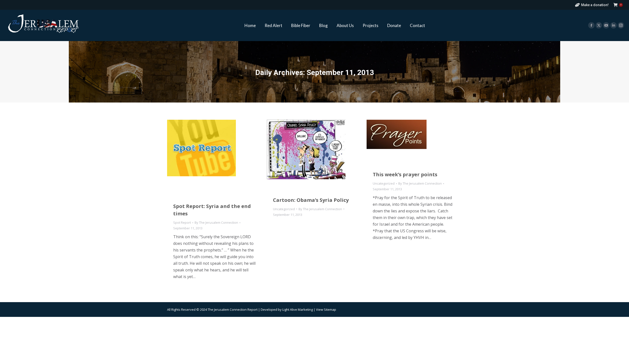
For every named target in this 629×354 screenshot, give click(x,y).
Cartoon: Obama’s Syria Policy (311, 200)
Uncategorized (284, 209)
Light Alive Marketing (297, 309)
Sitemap (330, 309)
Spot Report (182, 222)
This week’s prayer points (405, 174)
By (216, 222)
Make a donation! (595, 5)
